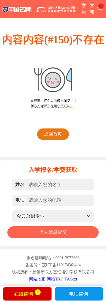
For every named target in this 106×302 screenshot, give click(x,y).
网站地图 (37, 279)
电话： (22, 199)
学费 (92, 9)
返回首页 (53, 134)
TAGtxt (70, 279)
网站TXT (55, 279)
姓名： (22, 184)
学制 (84, 9)
